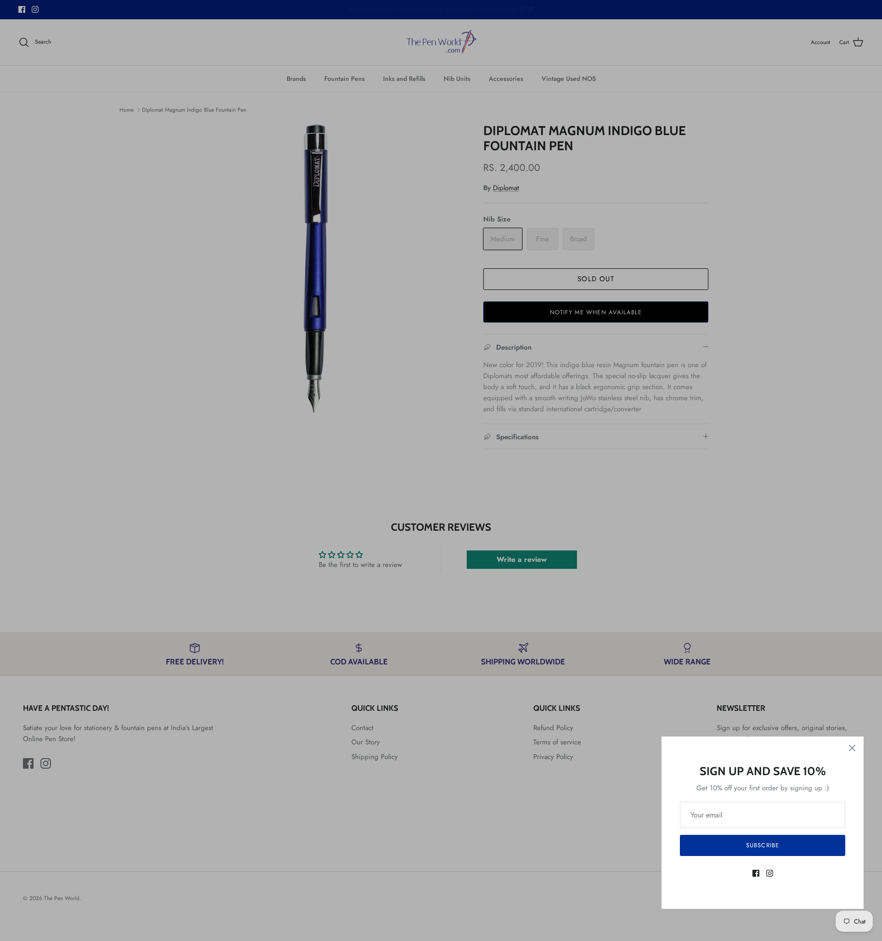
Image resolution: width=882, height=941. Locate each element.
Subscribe (762, 845)
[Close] (852, 748)
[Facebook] (755, 873)
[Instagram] (769, 873)
